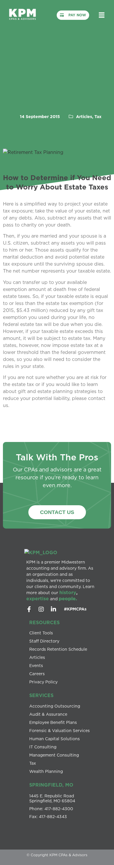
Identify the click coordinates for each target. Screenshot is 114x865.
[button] (101, 15)
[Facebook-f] (29, 609)
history (67, 592)
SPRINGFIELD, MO (51, 784)
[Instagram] (41, 609)
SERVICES (41, 695)
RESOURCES (44, 622)
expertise (37, 598)
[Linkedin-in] (53, 609)
